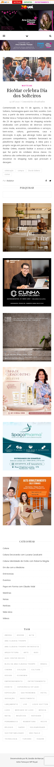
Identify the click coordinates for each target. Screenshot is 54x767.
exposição (10, 693)
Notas (6, 599)
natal (8, 716)
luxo (7, 710)
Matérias (7, 592)
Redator (10, 180)
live (25, 704)
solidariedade (37, 727)
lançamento (11, 704)
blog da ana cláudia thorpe (20, 664)
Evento (8, 687)
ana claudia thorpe (15, 641)
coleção (21, 670)
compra (21, 170)
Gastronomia (28, 693)
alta (31, 635)
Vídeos (6, 618)
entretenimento (37, 681)
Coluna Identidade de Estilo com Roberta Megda (26, 561)
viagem (40, 739)
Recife (44, 721)
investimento (27, 698)
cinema (8, 670)
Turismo (27, 739)
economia (22, 675)
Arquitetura (12, 652)
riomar (7, 174)
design (8, 675)
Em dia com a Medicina (13, 567)
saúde (21, 727)
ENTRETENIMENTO (42, 2)
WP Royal (33, 762)
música (42, 710)
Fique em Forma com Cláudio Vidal (19, 586)
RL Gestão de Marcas (35, 758)
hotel (44, 693)
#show (20, 635)
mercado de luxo (24, 710)
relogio (9, 727)
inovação (10, 698)
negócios (21, 716)
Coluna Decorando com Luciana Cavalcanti (22, 554)
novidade (36, 716)
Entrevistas (8, 573)
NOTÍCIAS (17, 2)
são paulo (34, 733)
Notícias (27, 85)
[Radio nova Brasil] (27, 49)
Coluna (6, 548)
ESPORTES (28, 2)
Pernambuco (11, 721)
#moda (8, 635)
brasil (44, 664)
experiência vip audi (28, 687)
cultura (35, 670)
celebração (9, 170)
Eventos (7, 580)
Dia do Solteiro (34, 170)
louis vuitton (40, 704)
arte (26, 652)
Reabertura (29, 721)
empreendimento (14, 681)
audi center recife (15, 658)
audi (36, 652)
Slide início (7, 611)
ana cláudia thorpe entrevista (22, 647)
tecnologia (11, 739)
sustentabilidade (14, 733)
